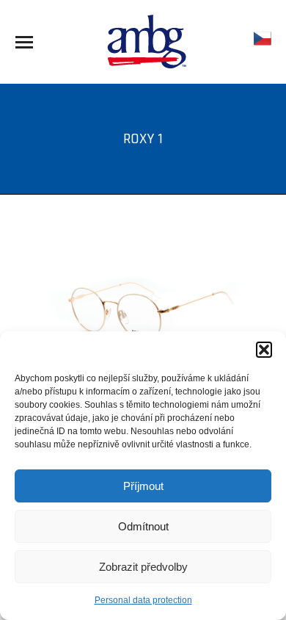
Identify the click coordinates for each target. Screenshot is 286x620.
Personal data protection (143, 600)
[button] (264, 349)
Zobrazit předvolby (143, 566)
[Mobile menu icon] (24, 42)
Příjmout (143, 486)
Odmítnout (143, 526)
